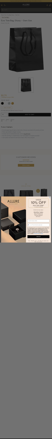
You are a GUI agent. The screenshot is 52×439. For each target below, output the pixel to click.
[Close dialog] (49, 197)
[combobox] (29, 225)
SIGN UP (38, 236)
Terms (42, 233)
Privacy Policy (37, 233)
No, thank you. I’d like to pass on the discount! (38, 240)
